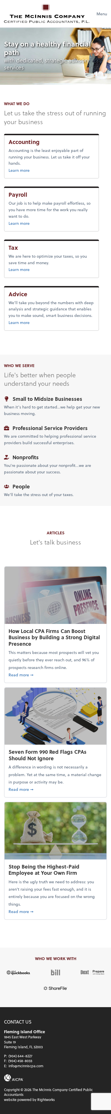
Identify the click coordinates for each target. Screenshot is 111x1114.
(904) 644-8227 (20, 1055)
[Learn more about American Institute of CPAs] (13, 1077)
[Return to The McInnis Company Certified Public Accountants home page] (46, 13)
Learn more (36, 170)
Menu (101, 14)
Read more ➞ (55, 675)
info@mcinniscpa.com (26, 1065)
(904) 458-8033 (20, 1060)
